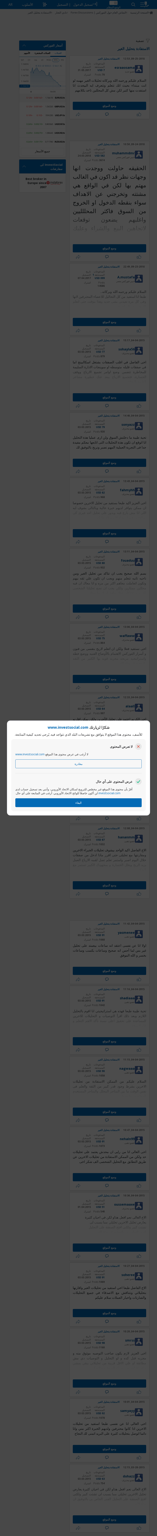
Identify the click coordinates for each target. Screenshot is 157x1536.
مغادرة (79, 764)
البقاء (78, 803)
